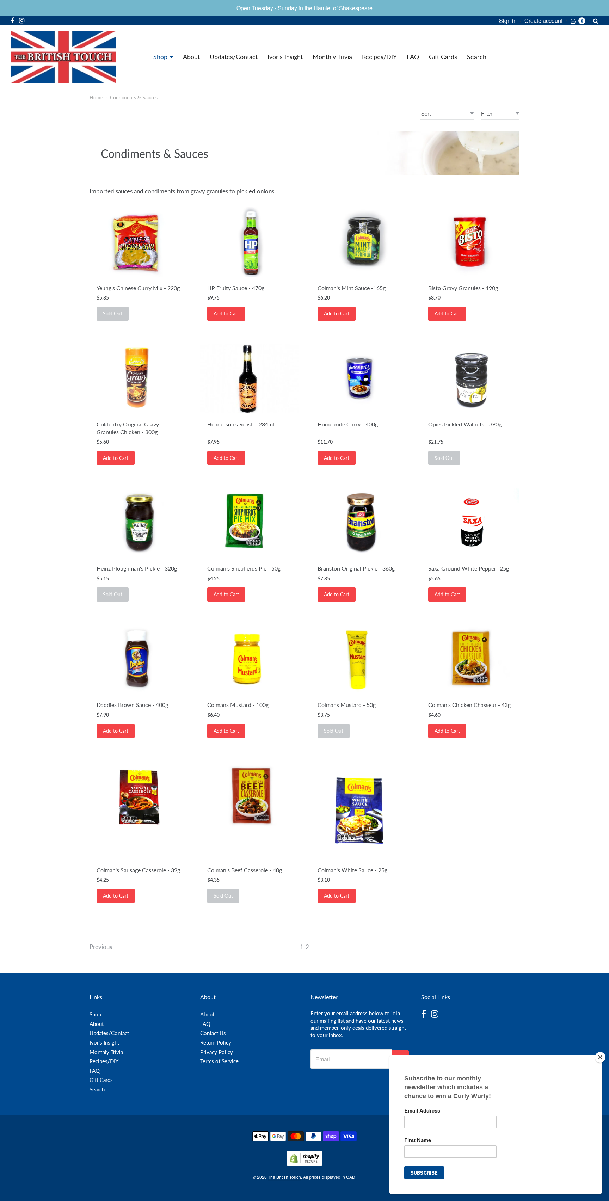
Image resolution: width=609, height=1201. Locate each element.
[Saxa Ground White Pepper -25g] (470, 522)
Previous (101, 946)
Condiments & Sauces (134, 97)
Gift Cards (443, 57)
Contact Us (213, 1033)
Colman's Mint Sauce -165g (352, 287)
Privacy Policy (216, 1052)
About (191, 57)
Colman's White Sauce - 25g (352, 870)
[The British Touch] (63, 57)
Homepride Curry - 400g (348, 424)
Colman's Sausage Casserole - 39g (138, 870)
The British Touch (284, 1177)
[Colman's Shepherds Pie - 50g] (249, 523)
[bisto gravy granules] (470, 242)
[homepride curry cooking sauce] (359, 378)
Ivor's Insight (285, 57)
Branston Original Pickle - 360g (356, 568)
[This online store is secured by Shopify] (304, 1164)
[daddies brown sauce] (139, 659)
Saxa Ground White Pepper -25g (468, 568)
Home (96, 97)
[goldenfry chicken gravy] (139, 378)
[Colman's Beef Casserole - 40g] (249, 796)
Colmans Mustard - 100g (238, 704)
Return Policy (215, 1042)
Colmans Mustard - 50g (347, 704)
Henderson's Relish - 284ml (240, 424)
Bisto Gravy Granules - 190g (463, 287)
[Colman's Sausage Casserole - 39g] (139, 796)
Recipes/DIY (379, 57)
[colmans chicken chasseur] (470, 659)
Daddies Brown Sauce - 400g (132, 704)
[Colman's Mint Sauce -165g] (359, 242)
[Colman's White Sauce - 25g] (359, 810)
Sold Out (112, 313)
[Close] (600, 1057)
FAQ (413, 57)
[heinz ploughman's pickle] (139, 523)
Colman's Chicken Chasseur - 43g (469, 704)
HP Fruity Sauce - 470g (235, 287)
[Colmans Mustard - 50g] (359, 659)
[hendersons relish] (249, 378)
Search (476, 57)
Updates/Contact (234, 57)
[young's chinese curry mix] (139, 242)
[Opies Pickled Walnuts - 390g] (470, 378)
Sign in (508, 21)
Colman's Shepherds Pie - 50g (244, 568)
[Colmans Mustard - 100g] (249, 659)
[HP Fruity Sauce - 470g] (249, 242)
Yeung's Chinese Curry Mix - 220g (138, 287)
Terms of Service (219, 1061)
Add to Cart (226, 313)
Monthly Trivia (332, 57)
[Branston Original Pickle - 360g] (359, 523)
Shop (160, 57)
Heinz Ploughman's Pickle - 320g (137, 568)
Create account (543, 21)
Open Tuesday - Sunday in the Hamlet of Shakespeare (304, 8)
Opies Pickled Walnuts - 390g (465, 424)
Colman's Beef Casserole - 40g (244, 870)
